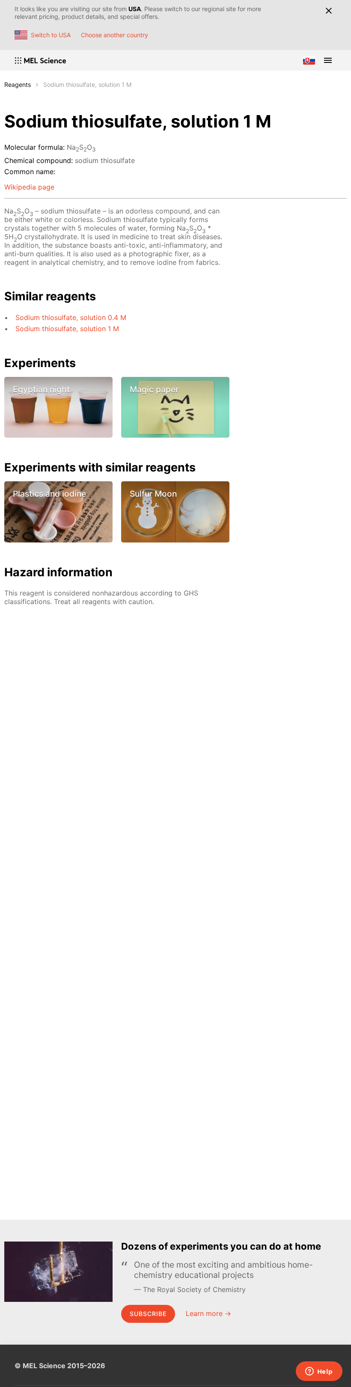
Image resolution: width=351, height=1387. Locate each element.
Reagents (17, 84)
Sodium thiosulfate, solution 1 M (67, 328)
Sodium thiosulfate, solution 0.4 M (70, 317)
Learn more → (208, 1313)
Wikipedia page (29, 187)
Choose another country (114, 35)
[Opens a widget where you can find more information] (318, 1372)
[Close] (328, 10)
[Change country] (309, 60)
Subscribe (148, 1313)
